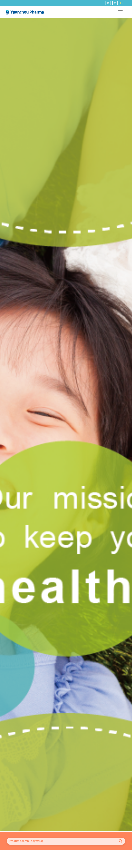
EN (121, 3)
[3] (66, 424)
